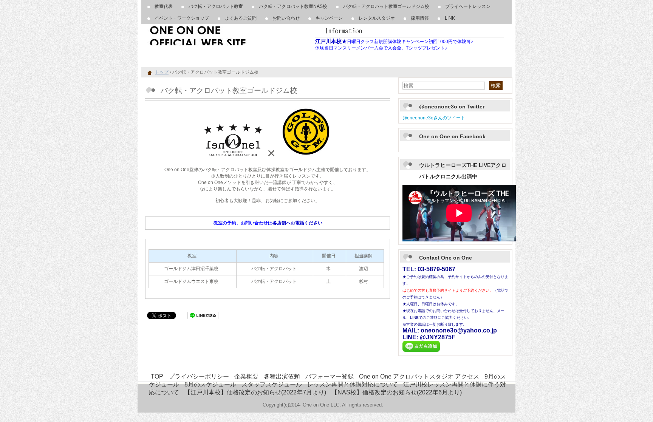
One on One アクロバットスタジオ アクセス (419, 376)
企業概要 (246, 376)
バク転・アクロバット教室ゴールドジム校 (386, 6)
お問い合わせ (286, 18)
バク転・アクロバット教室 (216, 6)
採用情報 (420, 18)
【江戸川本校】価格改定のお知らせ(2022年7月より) (255, 392)
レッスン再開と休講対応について (352, 384)
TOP (157, 376)
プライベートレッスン (468, 6)
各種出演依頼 (282, 376)
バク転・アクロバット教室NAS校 (293, 6)
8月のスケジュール (210, 384)
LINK (450, 18)
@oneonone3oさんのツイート (433, 118)
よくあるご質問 (241, 18)
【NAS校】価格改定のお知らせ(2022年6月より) (396, 392)
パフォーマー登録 (329, 376)
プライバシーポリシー (199, 376)
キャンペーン (329, 18)
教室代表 (164, 6)
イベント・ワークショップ (182, 18)
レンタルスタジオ (377, 18)
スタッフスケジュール (271, 384)
